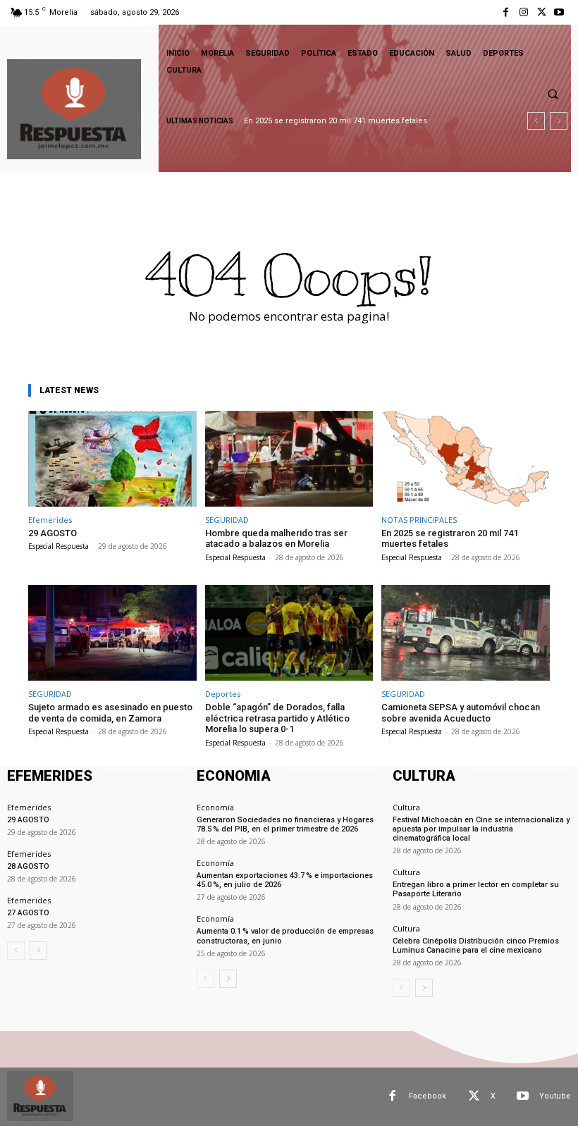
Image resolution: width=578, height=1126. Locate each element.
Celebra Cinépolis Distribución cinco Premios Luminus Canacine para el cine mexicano (476, 945)
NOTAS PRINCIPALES (419, 520)
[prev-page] (16, 950)
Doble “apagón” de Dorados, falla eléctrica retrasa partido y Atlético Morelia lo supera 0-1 (277, 718)
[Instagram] (523, 12)
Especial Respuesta (58, 546)
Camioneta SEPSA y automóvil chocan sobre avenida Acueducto (460, 713)
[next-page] (38, 950)
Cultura (406, 807)
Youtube (555, 1096)
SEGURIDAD (227, 520)
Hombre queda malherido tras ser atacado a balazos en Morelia (276, 539)
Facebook (427, 1096)
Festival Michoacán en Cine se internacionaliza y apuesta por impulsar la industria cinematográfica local (481, 829)
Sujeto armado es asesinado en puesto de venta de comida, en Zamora (110, 713)
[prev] (536, 121)
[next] (558, 121)
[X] (542, 12)
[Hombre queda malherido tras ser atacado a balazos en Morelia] (289, 459)
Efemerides (50, 520)
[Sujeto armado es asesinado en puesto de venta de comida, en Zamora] (112, 633)
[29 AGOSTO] (112, 459)
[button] (552, 94)
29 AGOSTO (52, 533)
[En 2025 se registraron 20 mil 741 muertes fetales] (465, 459)
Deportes (222, 694)
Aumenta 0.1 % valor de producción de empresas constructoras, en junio (285, 936)
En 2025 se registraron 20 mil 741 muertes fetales (449, 539)
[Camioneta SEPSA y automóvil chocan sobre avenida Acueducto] (465, 633)
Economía (215, 807)
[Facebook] (506, 12)
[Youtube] (559, 12)
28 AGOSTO (28, 866)
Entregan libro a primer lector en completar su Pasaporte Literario (476, 889)
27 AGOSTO (28, 912)
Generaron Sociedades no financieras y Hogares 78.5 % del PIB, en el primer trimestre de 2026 (285, 824)
